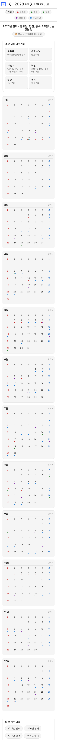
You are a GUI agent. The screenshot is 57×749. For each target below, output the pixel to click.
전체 (10, 12)
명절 (35, 12)
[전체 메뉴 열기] (52, 4)
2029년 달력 (32, 735)
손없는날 (37, 18)
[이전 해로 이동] (11, 4)
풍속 (47, 12)
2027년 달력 (14, 735)
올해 (27, 4)
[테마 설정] (47, 4)
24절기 (22, 18)
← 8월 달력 (38, 4)
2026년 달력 (32, 728)
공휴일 (22, 12)
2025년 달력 (14, 728)
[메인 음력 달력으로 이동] (3, 4)
